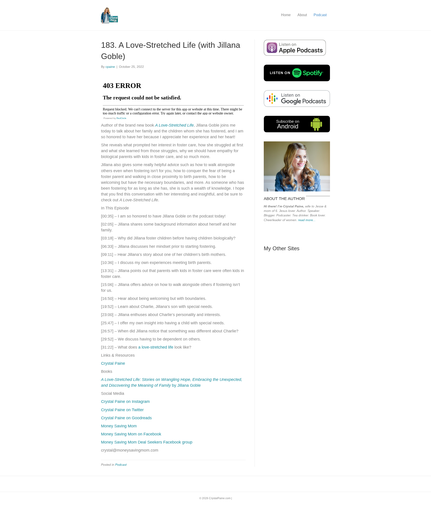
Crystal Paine (113, 363)
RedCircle (121, 118)
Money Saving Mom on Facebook (131, 434)
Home (286, 15)
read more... (307, 220)
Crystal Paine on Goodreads (126, 418)
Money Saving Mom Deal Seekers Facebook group (146, 442)
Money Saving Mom (119, 426)
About (302, 15)
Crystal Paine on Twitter (122, 410)
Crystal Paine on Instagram (125, 401)
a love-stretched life (155, 347)
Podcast (320, 15)
